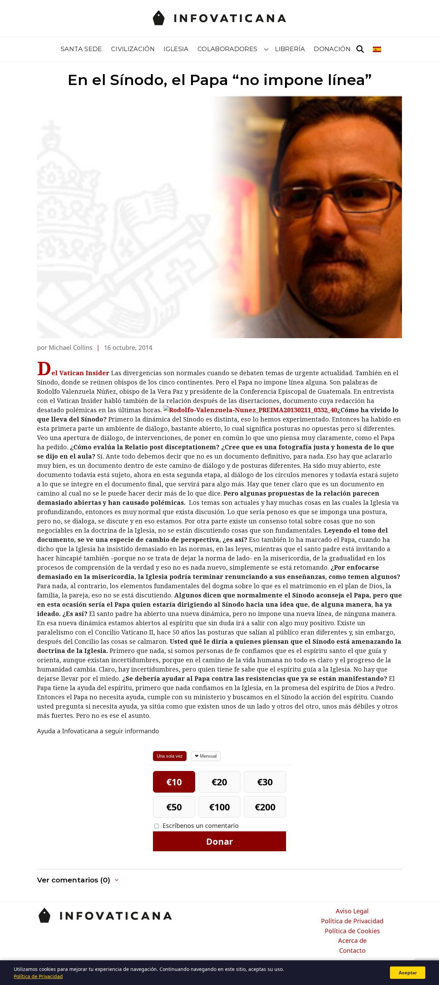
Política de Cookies (352, 931)
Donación (332, 49)
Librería (290, 49)
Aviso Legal (352, 911)
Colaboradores (228, 49)
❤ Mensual (206, 756)
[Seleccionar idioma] (377, 49)
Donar (219, 841)
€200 (265, 806)
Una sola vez (170, 756)
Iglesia (176, 49)
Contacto (352, 950)
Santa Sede (81, 49)
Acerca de (352, 940)
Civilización (133, 49)
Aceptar (408, 972)
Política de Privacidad (352, 921)
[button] (78, 880)
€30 (265, 781)
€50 (174, 806)
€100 (219, 806)
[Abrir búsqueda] (360, 49)
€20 (219, 781)
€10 (174, 781)
